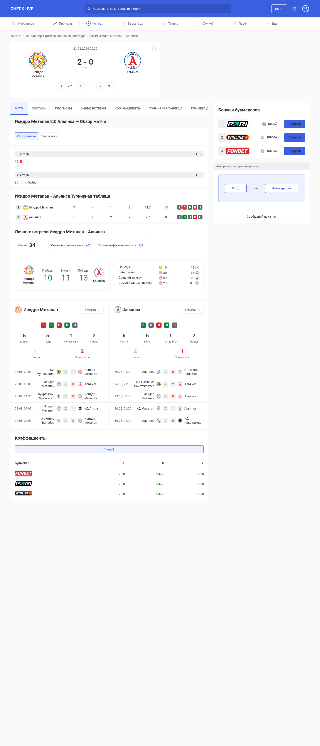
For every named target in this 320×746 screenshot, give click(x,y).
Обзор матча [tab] (26, 136)
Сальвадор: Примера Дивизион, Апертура (56, 36)
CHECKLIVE (21, 8)
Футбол (15, 36)
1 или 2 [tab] (109, 449)
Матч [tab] (19, 108)
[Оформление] (294, 9)
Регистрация (281, 188)
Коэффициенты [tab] (128, 108)
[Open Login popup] (306, 9)
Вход (235, 188)
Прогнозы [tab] (63, 108)
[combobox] (279, 8)
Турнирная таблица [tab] (165, 108)
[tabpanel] (109, 167)
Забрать (295, 124)
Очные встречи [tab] (93, 108)
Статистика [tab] (49, 136)
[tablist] (109, 108)
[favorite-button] (154, 49)
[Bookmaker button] (23, 473)
